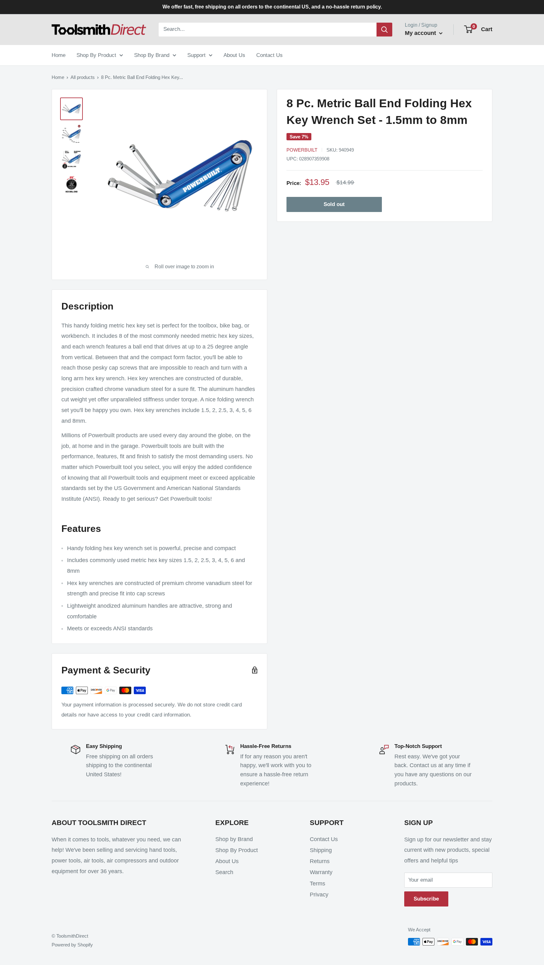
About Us (234, 55)
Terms (317, 883)
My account (421, 33)
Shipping (321, 850)
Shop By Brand (151, 55)
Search (224, 872)
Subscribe (426, 899)
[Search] (384, 29)
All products (83, 77)
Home (58, 55)
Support (196, 55)
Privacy (319, 894)
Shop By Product (96, 55)
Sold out (334, 205)
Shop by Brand (234, 839)
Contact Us (269, 55)
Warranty (321, 872)
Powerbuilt (301, 150)
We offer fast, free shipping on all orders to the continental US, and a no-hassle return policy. (272, 6)
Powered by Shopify (72, 944)
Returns (320, 861)
